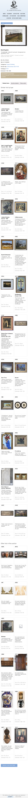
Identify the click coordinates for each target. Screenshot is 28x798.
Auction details (15, 83)
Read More (18, 796)
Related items (6, 83)
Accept (10, 796)
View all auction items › (9, 765)
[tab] (6, 83)
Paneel (8, 64)
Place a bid (23, 83)
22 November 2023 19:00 (13, 66)
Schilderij (12, 64)
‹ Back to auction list (7, 23)
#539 (7, 68)
